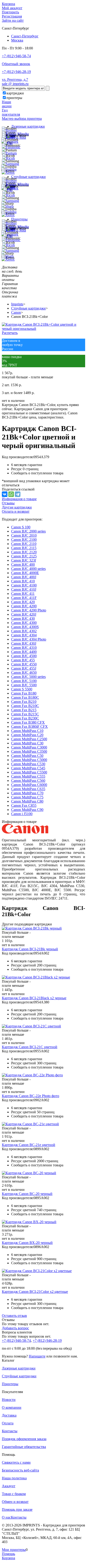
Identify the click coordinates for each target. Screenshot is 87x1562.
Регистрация (12, 16)
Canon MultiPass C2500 (29, 739)
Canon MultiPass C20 (27, 735)
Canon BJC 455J (23, 668)
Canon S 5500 (21, 689)
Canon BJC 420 (23, 602)
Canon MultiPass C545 (28, 768)
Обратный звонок (16, 64)
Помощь (8, 1554)
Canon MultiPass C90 (27, 810)
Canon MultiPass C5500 (29, 772)
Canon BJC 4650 (24, 672)
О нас (6, 1517)
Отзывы (8, 503)
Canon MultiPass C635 (28, 789)
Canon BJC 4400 (24, 652)
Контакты (9, 1431)
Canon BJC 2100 (24, 540)
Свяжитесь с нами (16, 1462)
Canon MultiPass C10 (27, 731)
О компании (11, 1407)
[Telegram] (17, 494)
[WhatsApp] (11, 494)
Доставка (9, 1415)
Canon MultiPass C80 (27, 801)
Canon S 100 (20, 527)
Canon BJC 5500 (24, 685)
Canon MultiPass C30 (27, 743)
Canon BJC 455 (23, 660)
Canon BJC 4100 (24, 585)
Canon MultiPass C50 (27, 756)
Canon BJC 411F (24, 598)
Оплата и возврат (15, 511)
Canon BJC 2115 (23, 548)
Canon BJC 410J (23, 589)
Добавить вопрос (15, 1328)
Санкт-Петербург (25, 36)
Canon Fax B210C (25, 706)
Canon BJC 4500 (24, 656)
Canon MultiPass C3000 (29, 747)
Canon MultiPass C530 (28, 764)
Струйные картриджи (28, 177)
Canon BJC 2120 (24, 552)
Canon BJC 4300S (25, 627)
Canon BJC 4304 (24, 635)
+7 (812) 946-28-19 (16, 72)
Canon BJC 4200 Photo (28, 610)
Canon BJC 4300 (24, 623)
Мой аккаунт (12, 8)
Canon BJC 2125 (24, 556)
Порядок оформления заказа (24, 1439)
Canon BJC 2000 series (28, 531)
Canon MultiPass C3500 (29, 751)
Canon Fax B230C (25, 718)
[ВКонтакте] (4, 494)
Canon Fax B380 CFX (28, 722)
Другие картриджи (17, 507)
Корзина (8, 4)
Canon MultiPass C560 (28, 781)
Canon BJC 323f (23, 560)
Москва (17, 40)
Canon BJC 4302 (24, 631)
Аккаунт (8, 1486)
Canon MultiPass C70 (27, 793)
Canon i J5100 (21, 814)
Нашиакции (7, 104)
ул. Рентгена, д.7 (15, 79)
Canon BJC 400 (23, 564)
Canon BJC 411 (23, 594)
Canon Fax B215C (25, 714)
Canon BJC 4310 (24, 648)
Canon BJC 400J (23, 577)
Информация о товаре (19, 499)
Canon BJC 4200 (24, 606)
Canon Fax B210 (23, 702)
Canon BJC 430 (23, 618)
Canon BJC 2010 (24, 535)
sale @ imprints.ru (15, 84)
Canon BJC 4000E (25, 573)
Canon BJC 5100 (24, 681)
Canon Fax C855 (23, 805)
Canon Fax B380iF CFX (29, 726)
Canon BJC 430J (23, 643)
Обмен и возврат (15, 1502)
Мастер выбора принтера (22, 118)
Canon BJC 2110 (23, 544)
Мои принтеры (14, 1550)
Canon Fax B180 (23, 693)
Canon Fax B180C (25, 697)
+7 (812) (16, 1340)
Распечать (10, 333)
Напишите (37, 1356)
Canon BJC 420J (23, 614)
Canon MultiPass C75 (27, 797)
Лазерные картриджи (28, 126)
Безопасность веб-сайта (20, 1470)
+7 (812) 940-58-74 (16, 56)
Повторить (10, 12)
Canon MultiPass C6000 (29, 785)
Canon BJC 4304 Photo (28, 639)
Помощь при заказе (17, 1509)
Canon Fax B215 (23, 710)
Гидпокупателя (11, 112)
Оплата (7, 1423)
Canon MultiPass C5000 (29, 760)
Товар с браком (14, 1494)
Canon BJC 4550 (24, 664)
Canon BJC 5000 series (28, 677)
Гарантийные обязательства (24, 1447)
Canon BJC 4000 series (28, 569)
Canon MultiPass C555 (28, 776)
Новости (9, 1400)
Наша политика (14, 1478)
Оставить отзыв (14, 1316)
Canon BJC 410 (23, 581)
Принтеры (19, 219)
